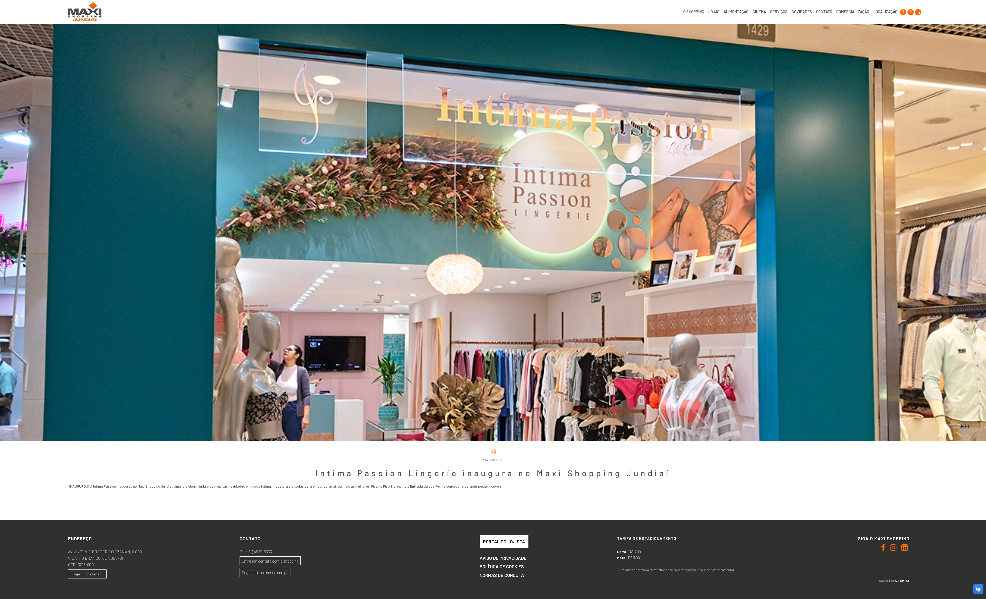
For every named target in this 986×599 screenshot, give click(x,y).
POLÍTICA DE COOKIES (502, 566)
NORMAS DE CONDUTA (502, 575)
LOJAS (713, 11)
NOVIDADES (802, 11)
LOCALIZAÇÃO (885, 11)
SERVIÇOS (779, 11)
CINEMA (759, 11)
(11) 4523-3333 (260, 551)
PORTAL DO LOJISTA (504, 541)
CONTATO (824, 11)
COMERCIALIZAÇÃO (852, 11)
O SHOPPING (693, 11)
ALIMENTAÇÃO (736, 11)
